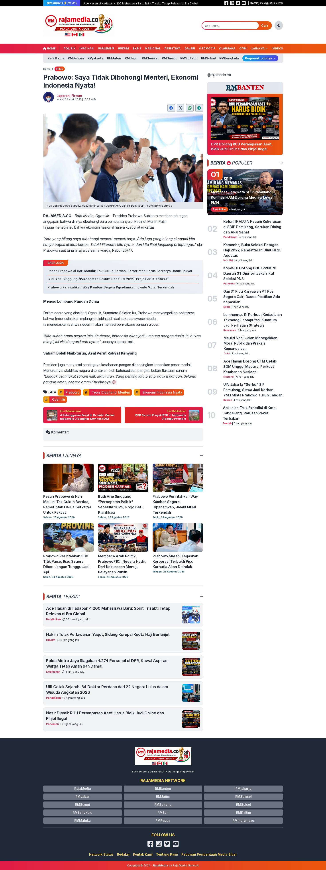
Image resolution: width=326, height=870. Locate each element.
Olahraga (227, 48)
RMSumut (169, 58)
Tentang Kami (167, 854)
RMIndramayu (243, 820)
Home (51, 48)
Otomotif (207, 48)
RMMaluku (82, 820)
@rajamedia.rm (219, 74)
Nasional (153, 48)
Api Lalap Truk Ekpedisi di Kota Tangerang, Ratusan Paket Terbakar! (249, 413)
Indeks (277, 48)
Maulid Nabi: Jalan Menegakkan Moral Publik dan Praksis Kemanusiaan (250, 343)
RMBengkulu (229, 58)
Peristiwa (173, 48)
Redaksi (123, 854)
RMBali (163, 812)
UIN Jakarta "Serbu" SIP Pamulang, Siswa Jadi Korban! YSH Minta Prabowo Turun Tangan (253, 389)
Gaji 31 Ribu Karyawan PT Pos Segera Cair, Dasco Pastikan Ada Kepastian (251, 296)
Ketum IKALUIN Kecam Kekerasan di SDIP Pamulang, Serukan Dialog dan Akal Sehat (252, 226)
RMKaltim (243, 812)
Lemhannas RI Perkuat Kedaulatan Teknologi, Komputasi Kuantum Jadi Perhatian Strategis (252, 319)
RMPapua (162, 820)
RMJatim (131, 58)
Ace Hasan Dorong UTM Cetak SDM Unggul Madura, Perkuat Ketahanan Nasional (249, 366)
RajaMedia (56, 58)
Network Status (101, 854)
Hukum (123, 48)
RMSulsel (208, 58)
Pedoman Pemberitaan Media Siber (209, 854)
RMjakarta (95, 58)
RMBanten (76, 58)
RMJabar (114, 58)
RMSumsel (150, 58)
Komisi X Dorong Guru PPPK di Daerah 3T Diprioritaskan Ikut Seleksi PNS (249, 273)
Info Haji (86, 48)
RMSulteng (188, 58)
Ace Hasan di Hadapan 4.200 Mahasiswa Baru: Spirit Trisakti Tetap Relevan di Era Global (141, 3)
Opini (243, 48)
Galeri (190, 48)
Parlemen (106, 48)
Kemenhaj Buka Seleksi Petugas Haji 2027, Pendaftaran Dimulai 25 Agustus (252, 250)
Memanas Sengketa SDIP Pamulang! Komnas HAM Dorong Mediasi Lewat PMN (242, 197)
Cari (264, 25)
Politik (69, 48)
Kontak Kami (143, 854)
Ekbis (137, 48)
